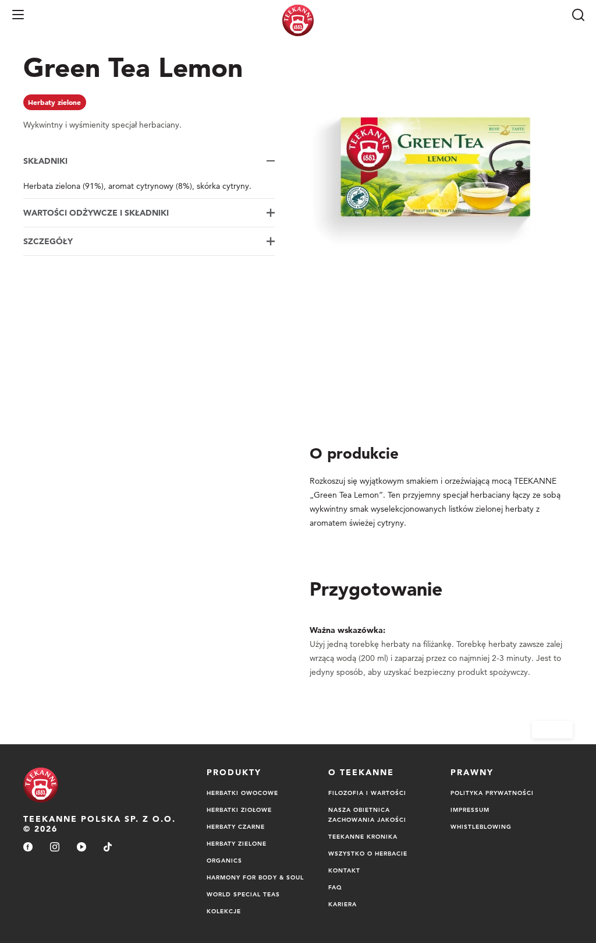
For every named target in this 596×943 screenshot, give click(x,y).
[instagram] (54, 847)
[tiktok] (107, 847)
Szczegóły (48, 241)
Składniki (45, 161)
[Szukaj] (578, 14)
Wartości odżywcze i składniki (96, 212)
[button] (18, 14)
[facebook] (28, 847)
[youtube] (81, 847)
